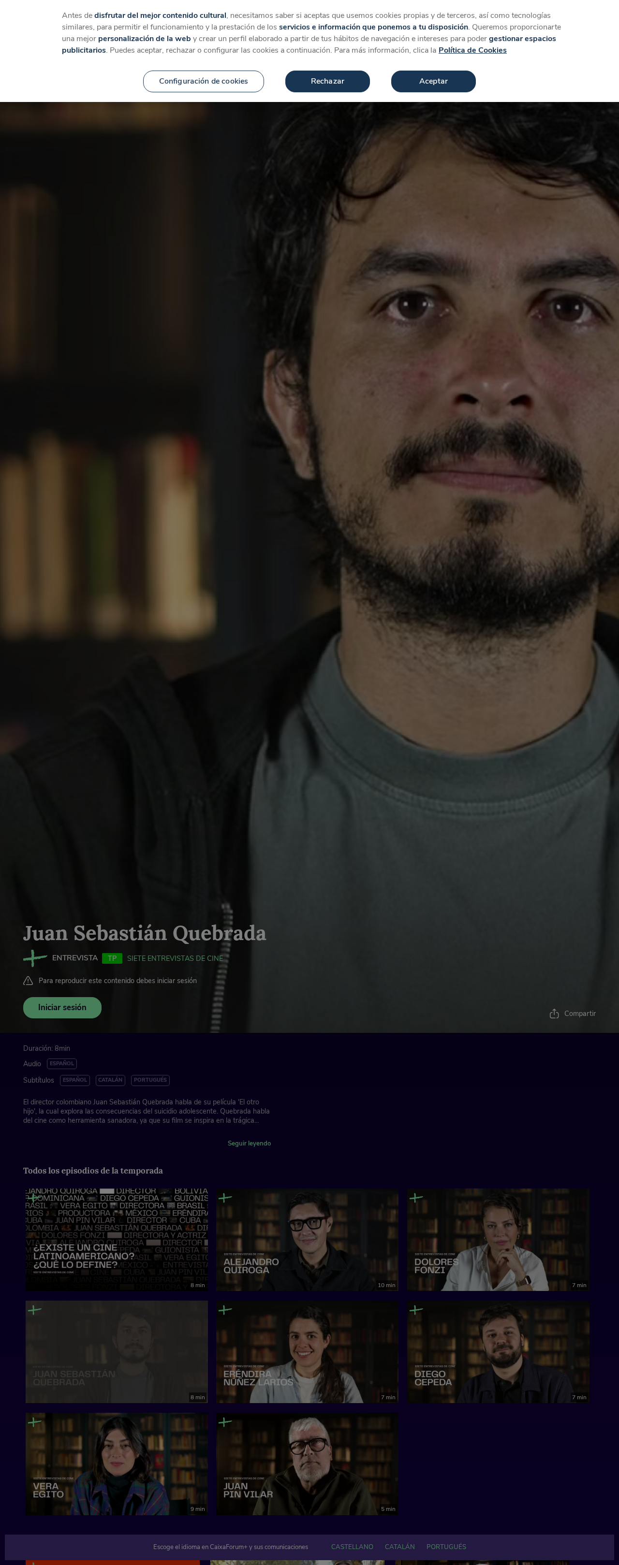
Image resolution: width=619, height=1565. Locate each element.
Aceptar (433, 81)
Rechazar (327, 81)
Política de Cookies (473, 50)
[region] (309, 51)
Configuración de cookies (204, 81)
